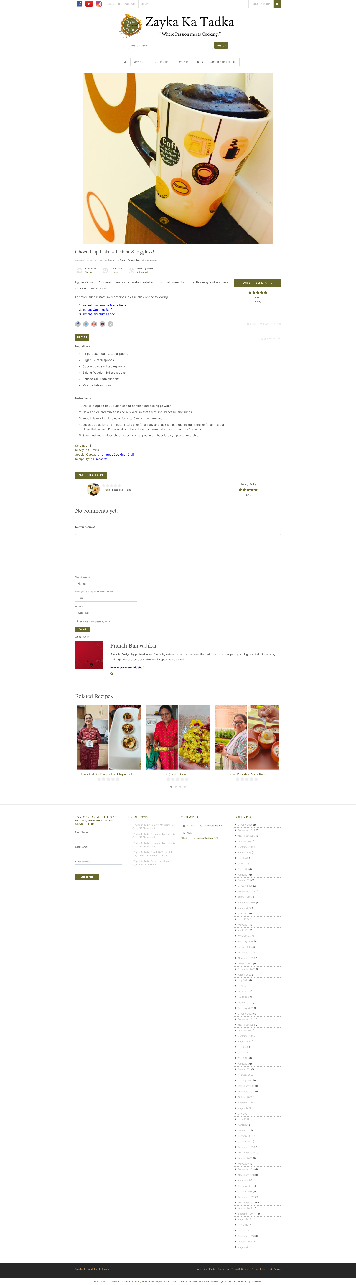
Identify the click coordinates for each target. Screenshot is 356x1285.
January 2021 (245, 1141)
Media (144, 3)
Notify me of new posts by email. (94, 621)
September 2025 (246, 847)
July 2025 (243, 858)
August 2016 (244, 1247)
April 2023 (243, 997)
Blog (200, 62)
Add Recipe (161, 62)
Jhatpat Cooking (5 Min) (119, 454)
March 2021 (244, 1130)
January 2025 (245, 885)
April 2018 (243, 1180)
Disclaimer (223, 1269)
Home (123, 62)
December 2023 (246, 952)
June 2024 (243, 919)
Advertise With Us (223, 62)
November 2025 (246, 835)
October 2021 (245, 1097)
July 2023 (243, 980)
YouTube (92, 1269)
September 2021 (246, 1102)
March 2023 (244, 1002)
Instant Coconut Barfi (98, 309)
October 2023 (245, 963)
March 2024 (244, 935)
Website (79, 606)
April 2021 (243, 1124)
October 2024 (245, 897)
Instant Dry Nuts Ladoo (99, 314)
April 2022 (243, 1063)
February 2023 (245, 1008)
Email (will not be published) (94, 591)
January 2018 (245, 1191)
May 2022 (243, 1058)
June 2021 (243, 1119)
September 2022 (246, 1036)
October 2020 (245, 1158)
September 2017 (246, 1213)
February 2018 (245, 1186)
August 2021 (244, 1108)
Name (83, 577)
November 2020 (246, 1152)
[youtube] (89, 4)
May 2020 (243, 1163)
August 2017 (244, 1219)
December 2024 (246, 891)
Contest (185, 62)
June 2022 (243, 1052)
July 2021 (243, 1113)
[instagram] (99, 4)
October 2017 (245, 1208)
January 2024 (245, 947)
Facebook (80, 1269)
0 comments (151, 260)
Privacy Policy (259, 1269)
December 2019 (246, 1169)
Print (278, 323)
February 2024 (245, 941)
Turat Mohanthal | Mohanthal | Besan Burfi (247, 774)
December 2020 (246, 1147)
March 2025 (244, 880)
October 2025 (245, 841)
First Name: (81, 832)
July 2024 (243, 913)
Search (221, 45)
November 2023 (246, 958)
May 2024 (243, 924)
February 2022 (245, 1074)
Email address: (83, 861)
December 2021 (246, 1086)
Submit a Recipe (261, 3)
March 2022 (244, 1069)
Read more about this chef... (127, 667)
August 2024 (244, 908)
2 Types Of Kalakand (108, 774)
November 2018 (246, 1174)
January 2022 (245, 1080)
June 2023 (243, 985)
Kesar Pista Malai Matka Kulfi (178, 774)
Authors (130, 3)
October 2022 (245, 1030)
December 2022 (246, 1019)
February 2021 (245, 1136)
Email (252, 323)
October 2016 (245, 1241)
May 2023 (243, 991)
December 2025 (246, 830)
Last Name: (81, 846)
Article (111, 260)
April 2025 (243, 874)
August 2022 (244, 1041)
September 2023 (247, 969)
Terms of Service (240, 1269)
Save (265, 323)
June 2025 (243, 863)
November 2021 (246, 1091)
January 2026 (245, 824)
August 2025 (244, 852)
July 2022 (243, 1047)
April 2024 (243, 930)
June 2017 (243, 1230)
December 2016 (246, 1236)
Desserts (101, 459)
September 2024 (247, 902)
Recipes (139, 62)
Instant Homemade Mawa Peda (104, 305)
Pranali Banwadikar (130, 260)
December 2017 (246, 1197)
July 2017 (243, 1224)
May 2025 (243, 869)
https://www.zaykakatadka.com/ (199, 837)
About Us (113, 3)
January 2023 (245, 1013)
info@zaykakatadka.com (210, 825)
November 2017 (246, 1202)
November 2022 (246, 1024)
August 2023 (244, 974)
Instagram (104, 1269)
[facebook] (79, 4)
